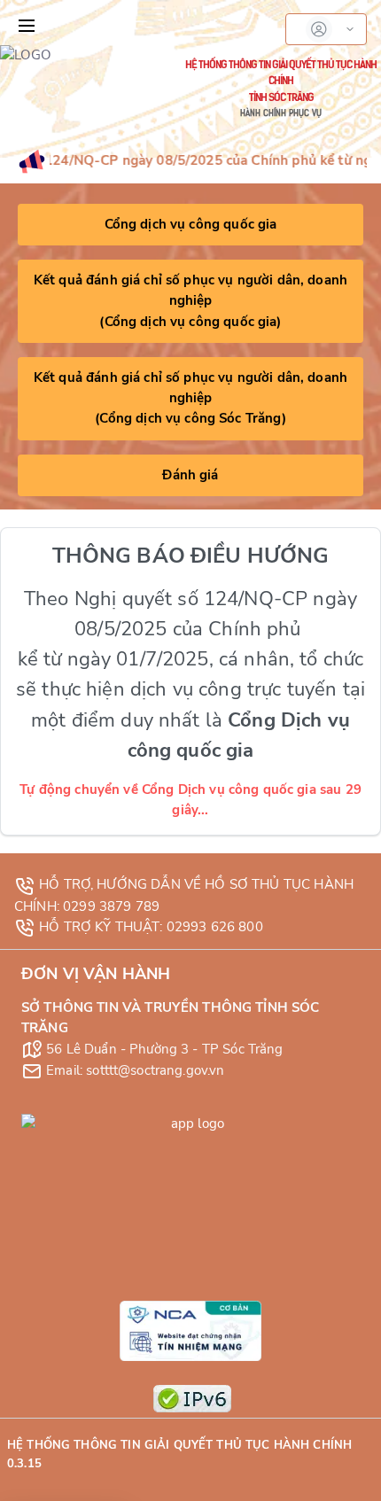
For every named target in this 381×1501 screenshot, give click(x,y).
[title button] (26, 25)
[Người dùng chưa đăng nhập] (326, 29)
